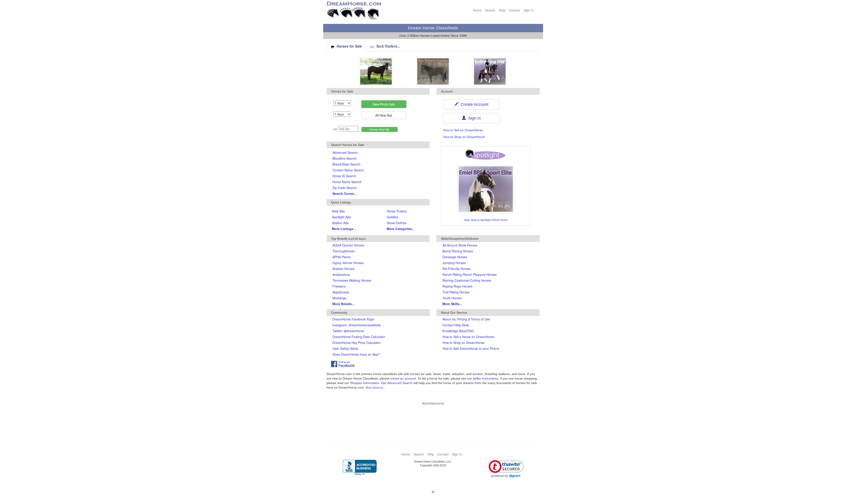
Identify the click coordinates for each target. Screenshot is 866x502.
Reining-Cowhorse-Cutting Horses (466, 280)
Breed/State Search (346, 164)
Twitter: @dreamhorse (348, 331)
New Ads (338, 211)
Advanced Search (345, 152)
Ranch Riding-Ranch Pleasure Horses (469, 274)
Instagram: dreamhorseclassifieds (356, 325)
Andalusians (341, 274)
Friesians (338, 286)
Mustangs (339, 298)
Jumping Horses (454, 262)
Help (502, 10)
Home (477, 10)
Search (490, 10)
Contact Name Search (348, 170)
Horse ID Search (344, 176)
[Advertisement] (435, 418)
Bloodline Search (344, 158)
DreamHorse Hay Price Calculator (356, 342)
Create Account (473, 104)
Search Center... (344, 193)
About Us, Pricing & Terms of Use (466, 319)
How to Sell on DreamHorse (463, 130)
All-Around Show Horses (459, 245)
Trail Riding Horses (456, 292)
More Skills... (452, 304)
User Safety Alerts (345, 348)
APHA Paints (341, 257)
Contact (514, 10)
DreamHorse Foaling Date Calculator (358, 336)
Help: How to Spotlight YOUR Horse (486, 220)
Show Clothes (396, 223)
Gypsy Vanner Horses (348, 262)
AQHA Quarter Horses (348, 245)
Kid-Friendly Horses (456, 268)
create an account (403, 378)
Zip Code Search (344, 187)
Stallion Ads (340, 223)
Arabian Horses (343, 268)
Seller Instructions (485, 378)
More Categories (401, 228)
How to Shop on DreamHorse (464, 137)
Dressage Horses (454, 257)
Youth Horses (452, 298)
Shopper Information (364, 383)
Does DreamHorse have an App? (356, 354)
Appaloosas (340, 292)
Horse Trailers (397, 211)
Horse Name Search (347, 182)
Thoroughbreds (343, 251)
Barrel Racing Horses (457, 251)
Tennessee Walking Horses (351, 280)
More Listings (344, 228)
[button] (506, 469)
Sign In (529, 10)
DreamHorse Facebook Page (353, 319)
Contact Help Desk (455, 325)
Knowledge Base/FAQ (458, 331)
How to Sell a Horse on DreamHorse (468, 336)
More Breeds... (343, 304)
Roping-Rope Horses (457, 286)
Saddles (392, 217)
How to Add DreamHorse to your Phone (470, 348)
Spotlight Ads (341, 217)
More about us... (375, 387)
